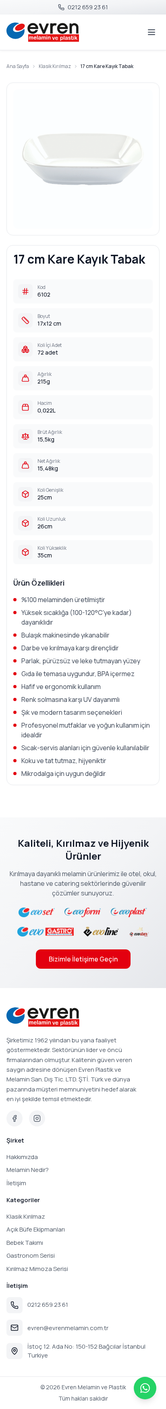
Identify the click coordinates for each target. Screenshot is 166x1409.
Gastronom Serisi (30, 1255)
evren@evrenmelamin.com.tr (67, 1328)
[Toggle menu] (151, 32)
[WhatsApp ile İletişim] (145, 1388)
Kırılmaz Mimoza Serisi (37, 1269)
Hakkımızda (22, 1157)
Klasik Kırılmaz (55, 66)
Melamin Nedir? (27, 1170)
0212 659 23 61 (47, 1304)
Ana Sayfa (17, 66)
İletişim (16, 1183)
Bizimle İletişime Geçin (83, 959)
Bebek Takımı (24, 1242)
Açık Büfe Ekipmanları (35, 1229)
